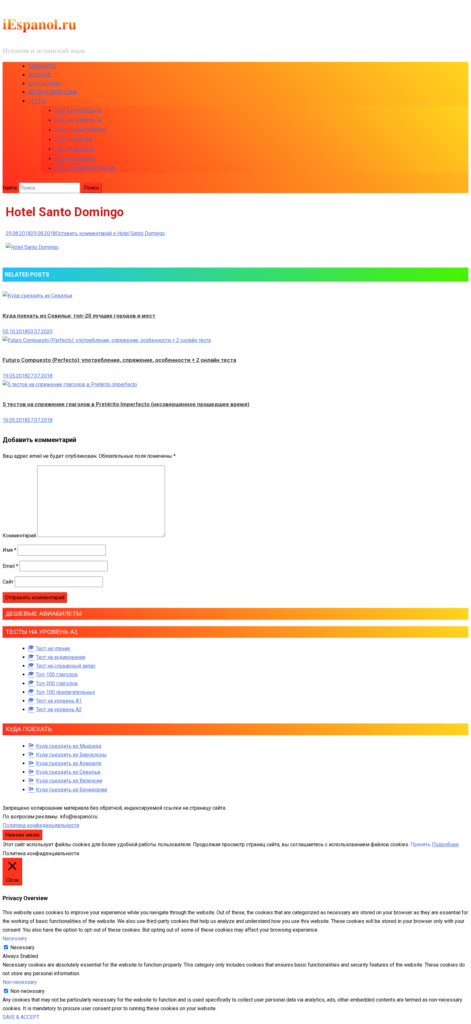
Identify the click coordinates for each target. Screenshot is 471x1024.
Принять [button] (420, 844)
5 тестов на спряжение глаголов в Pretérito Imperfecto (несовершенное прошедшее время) (126, 404)
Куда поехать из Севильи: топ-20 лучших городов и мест (79, 315)
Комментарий (19, 535)
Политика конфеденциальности (41, 825)
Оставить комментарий (110, 233)
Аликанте (42, 66)
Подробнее (445, 844)
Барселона (44, 83)
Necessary (22, 947)
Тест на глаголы (74, 158)
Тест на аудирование (80, 129)
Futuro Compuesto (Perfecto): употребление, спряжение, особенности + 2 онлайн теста (119, 360)
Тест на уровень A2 (78, 120)
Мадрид (39, 75)
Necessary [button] (15, 938)
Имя (9, 550)
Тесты (37, 101)
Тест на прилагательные (85, 168)
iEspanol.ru (40, 23)
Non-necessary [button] (20, 982)
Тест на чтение (73, 139)
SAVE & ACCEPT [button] (21, 1017)
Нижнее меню (22, 835)
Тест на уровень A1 (78, 110)
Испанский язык (52, 92)
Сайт (8, 582)
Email (10, 566)
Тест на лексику (74, 148)
